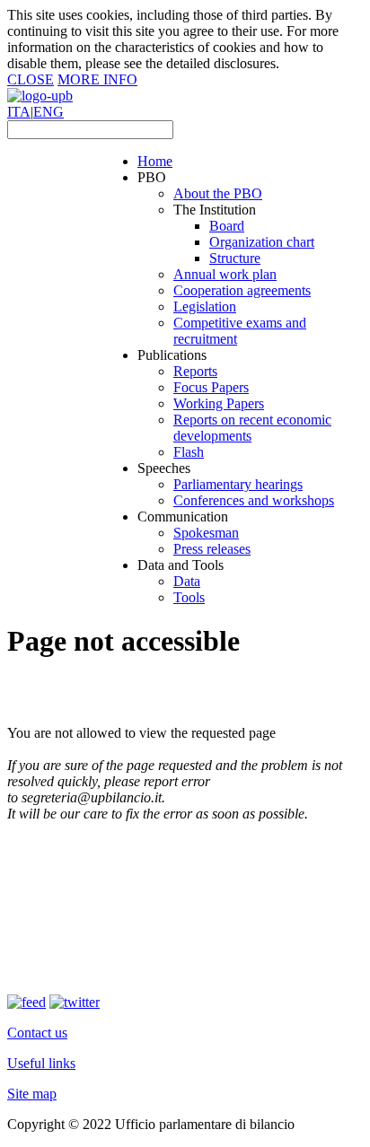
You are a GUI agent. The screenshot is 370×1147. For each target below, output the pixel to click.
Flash (188, 452)
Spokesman (206, 532)
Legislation (204, 306)
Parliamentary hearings (238, 484)
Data (186, 581)
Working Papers (218, 403)
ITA (19, 111)
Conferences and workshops (253, 500)
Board (226, 225)
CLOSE (30, 79)
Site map (32, 1093)
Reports (195, 371)
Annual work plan (225, 274)
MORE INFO (97, 79)
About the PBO (217, 193)
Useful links (41, 1063)
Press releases (212, 548)
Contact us (37, 1032)
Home (154, 161)
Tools (189, 597)
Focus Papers (211, 387)
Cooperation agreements (242, 290)
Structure (234, 258)
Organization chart (261, 242)
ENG (48, 111)
